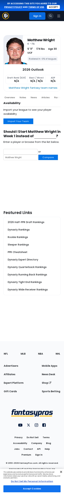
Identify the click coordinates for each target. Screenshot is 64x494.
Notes (23, 97)
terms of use (36, 7)
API (39, 449)
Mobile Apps (49, 366)
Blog (48, 443)
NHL (58, 353)
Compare (48, 157)
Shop (45, 383)
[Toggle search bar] (50, 16)
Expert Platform (14, 383)
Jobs (16, 449)
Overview (9, 97)
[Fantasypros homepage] (5, 18)
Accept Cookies (32, 488)
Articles (45, 97)
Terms (46, 437)
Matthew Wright (41, 40)
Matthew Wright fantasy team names (33, 88)
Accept (53, 7)
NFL (6, 353)
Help (47, 449)
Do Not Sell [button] (33, 437)
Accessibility (20, 443)
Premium (26, 454)
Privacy (19, 437)
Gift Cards (10, 391)
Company (36, 443)
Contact (28, 449)
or (46, 154)
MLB (23, 353)
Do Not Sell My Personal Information (32, 481)
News (34, 97)
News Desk (48, 374)
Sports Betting (51, 391)
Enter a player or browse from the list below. (31, 142)
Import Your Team (18, 121)
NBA (40, 353)
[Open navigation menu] (59, 16)
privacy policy (13, 7)
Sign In (38, 454)
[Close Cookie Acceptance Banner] (61, 472)
